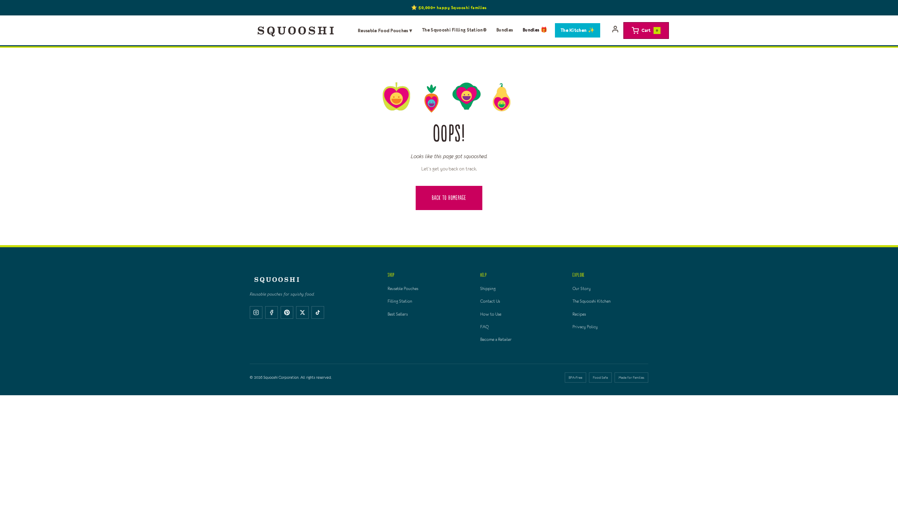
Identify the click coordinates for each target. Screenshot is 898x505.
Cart (650, 30)
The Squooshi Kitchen (591, 301)
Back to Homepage (449, 198)
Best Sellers (398, 314)
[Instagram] (256, 312)
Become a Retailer (496, 339)
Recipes (579, 314)
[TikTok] (317, 312)
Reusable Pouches (403, 288)
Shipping (488, 288)
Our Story (581, 288)
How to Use (490, 314)
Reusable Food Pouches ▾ (385, 30)
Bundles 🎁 (535, 30)
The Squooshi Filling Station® (454, 30)
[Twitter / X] (302, 312)
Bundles (504, 30)
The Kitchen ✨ (578, 30)
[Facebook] (271, 312)
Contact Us (490, 301)
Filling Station (400, 301)
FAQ (484, 326)
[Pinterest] (287, 312)
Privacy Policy (585, 326)
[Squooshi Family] (296, 30)
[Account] (615, 30)
